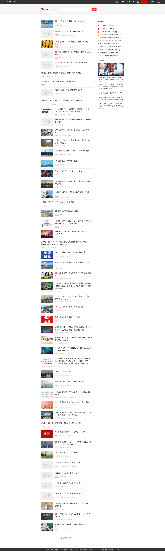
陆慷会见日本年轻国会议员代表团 (109, 50)
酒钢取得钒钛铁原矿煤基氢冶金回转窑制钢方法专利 (61, 423)
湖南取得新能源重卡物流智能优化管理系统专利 (61, 100)
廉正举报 (112, 549)
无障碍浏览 (16, 1)
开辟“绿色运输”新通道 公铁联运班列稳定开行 (72, 150)
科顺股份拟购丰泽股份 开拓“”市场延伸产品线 (61, 73)
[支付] (134, 2)
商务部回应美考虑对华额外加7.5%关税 (110, 41)
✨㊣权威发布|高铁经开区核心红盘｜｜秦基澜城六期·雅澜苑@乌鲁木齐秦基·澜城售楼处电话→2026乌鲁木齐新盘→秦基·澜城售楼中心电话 (72, 361)
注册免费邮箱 (150, 1)
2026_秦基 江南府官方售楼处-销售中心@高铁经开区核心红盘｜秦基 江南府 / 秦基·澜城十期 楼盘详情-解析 (73, 286)
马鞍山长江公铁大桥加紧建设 (66, 161)
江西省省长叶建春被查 (106, 29)
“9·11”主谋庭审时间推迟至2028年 (109, 56)
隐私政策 (91, 549)
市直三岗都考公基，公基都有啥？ (67, 473)
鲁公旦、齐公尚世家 (63, 371)
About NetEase (64, 549)
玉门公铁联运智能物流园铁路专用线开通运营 (72, 252)
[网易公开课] (123, 2)
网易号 (56, 35)
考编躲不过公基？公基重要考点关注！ (69, 493)
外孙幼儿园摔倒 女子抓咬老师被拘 (109, 44)
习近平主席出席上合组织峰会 (108, 26)
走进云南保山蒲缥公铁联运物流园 (71, 307)
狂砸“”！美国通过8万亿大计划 (68, 90)
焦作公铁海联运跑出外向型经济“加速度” (70, 432)
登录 (144, 1)
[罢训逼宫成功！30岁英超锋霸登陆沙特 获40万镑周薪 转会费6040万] (111, 69)
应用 (10, 1)
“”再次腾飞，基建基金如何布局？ (70, 31)
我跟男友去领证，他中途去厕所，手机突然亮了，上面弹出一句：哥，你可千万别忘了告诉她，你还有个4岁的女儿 (111, 86)
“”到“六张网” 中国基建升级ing (72, 21)
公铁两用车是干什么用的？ (68, 452)
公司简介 (71, 549)
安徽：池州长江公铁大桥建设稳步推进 (69, 381)
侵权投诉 (117, 549)
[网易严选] (129, 2)
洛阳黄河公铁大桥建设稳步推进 (67, 211)
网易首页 (5, 1)
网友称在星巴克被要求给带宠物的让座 (110, 38)
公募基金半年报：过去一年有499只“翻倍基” (58, 202)
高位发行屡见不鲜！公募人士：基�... (69, 171)
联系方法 (76, 549)
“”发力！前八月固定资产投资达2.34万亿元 (59, 81)
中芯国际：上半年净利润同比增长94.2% (111, 47)
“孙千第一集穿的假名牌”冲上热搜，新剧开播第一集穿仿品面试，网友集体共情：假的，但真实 (111, 79)
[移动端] (117, 2)
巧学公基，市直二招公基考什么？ (67, 483)
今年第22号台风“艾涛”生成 (107, 32)
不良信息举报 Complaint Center (101, 549)
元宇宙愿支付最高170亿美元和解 (109, 53)
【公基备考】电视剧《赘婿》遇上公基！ (70, 462)
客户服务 (86, 549)
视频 (56, 25)
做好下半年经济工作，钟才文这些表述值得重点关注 (111, 35)
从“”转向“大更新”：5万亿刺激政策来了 (72, 62)
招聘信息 (81, 549)
